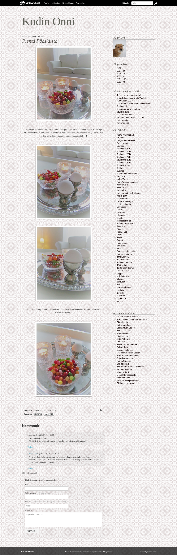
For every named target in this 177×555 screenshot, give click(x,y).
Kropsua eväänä (124, 369)
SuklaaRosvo (123, 364)
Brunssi (120, 146)
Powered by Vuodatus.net (147, 552)
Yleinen (120, 279)
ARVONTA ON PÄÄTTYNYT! (130, 117)
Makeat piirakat (124, 221)
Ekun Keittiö (122, 322)
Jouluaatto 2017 (124, 162)
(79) (121, 73)
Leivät (119, 209)
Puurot (120, 240)
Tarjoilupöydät (123, 257)
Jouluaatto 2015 (124, 157)
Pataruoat (121, 226)
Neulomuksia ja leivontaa (128, 380)
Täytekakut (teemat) (126, 268)
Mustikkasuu (122, 333)
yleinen (120, 301)
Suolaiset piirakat (124, 254)
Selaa (68, 3)
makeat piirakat (124, 287)
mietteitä (120, 290)
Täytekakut (122, 265)
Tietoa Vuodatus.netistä (73, 552)
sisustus (120, 293)
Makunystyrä (123, 372)
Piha (119, 229)
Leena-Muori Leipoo (126, 328)
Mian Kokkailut (123, 339)
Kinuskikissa (122, 336)
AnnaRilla (121, 341)
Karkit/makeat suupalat (127, 182)
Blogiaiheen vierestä (126, 140)
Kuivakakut (122, 196)
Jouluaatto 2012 (124, 148)
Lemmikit (121, 212)
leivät (119, 284)
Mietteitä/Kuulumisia (126, 223)
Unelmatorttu (122, 120)
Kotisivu (45, 502)
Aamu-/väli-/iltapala (125, 135)
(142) (122, 79)
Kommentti (28, 510)
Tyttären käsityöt (124, 262)
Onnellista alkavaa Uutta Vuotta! (131, 98)
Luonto (120, 218)
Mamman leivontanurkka (128, 355)
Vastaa (30, 447)
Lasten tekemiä (124, 204)
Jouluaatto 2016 (124, 160)
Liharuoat (121, 215)
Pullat (119, 237)
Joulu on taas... (124, 112)
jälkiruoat (121, 282)
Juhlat (119, 168)
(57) (121, 84)
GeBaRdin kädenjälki (126, 375)
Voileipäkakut (123, 276)
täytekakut (121, 298)
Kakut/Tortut (122, 179)
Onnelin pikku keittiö (126, 358)
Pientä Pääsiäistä (39, 41)
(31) (121, 76)
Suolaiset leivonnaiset (126, 251)
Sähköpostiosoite (37, 493)
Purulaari (33, 454)
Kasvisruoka (122, 185)
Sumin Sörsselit (124, 361)
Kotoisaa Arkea (124, 325)
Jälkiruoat (121, 176)
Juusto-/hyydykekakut (127, 173)
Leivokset (121, 207)
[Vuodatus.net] (28, 551)
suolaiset (121, 295)
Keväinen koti (123, 123)
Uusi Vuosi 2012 (124, 270)
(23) (121, 71)
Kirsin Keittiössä (124, 330)
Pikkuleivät (122, 232)
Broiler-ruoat (122, 143)
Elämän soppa (123, 377)
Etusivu (46, 3)
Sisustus (38, 414)
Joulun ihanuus (123, 165)
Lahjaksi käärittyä (125, 201)
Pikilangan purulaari (125, 383)
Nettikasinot (55, 3)
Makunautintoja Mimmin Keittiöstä (132, 319)
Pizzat (120, 234)
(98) (121, 82)
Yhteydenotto (107, 552)
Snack (120, 248)
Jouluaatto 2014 (124, 154)
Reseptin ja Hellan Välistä (128, 353)
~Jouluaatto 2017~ (125, 101)
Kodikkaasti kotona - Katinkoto (130, 366)
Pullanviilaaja (122, 347)
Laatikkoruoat (123, 198)
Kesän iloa (121, 190)
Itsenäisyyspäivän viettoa (128, 109)
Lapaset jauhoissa (125, 350)
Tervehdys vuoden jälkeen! (129, 95)
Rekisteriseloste (87, 552)
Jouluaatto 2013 (124, 151)
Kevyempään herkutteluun (128, 193)
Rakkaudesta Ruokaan (127, 316)
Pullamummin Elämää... (127, 344)
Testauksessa (123, 259)
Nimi (27, 484)
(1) (120, 68)
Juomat (120, 171)
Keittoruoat (122, 187)
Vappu (120, 273)
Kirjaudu (125, 3)
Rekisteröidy (80, 3)
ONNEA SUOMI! (124, 114)
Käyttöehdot (98, 552)
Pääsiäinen (49, 414)
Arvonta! (120, 137)
